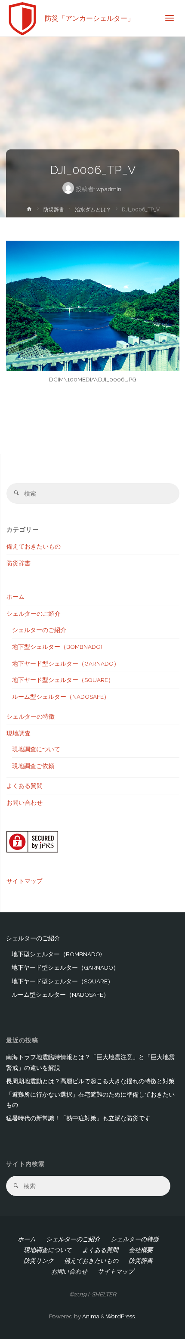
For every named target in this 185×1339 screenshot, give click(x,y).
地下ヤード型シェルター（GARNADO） (66, 663)
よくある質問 (24, 785)
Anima (90, 1316)
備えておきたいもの (33, 546)
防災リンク (39, 1260)
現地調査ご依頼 (33, 765)
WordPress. (121, 1316)
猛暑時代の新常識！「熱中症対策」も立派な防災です (78, 1118)
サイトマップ (24, 880)
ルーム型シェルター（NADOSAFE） (61, 696)
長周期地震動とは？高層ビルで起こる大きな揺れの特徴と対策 (90, 1081)
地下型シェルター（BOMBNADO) (57, 646)
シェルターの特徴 (30, 716)
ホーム (15, 596)
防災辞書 (53, 210)
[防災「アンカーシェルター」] (22, 18)
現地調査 (18, 733)
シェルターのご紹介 (33, 613)
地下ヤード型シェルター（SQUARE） (63, 679)
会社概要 (141, 1249)
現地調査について (36, 749)
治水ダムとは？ (93, 210)
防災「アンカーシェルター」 (89, 18)
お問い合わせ (24, 802)
